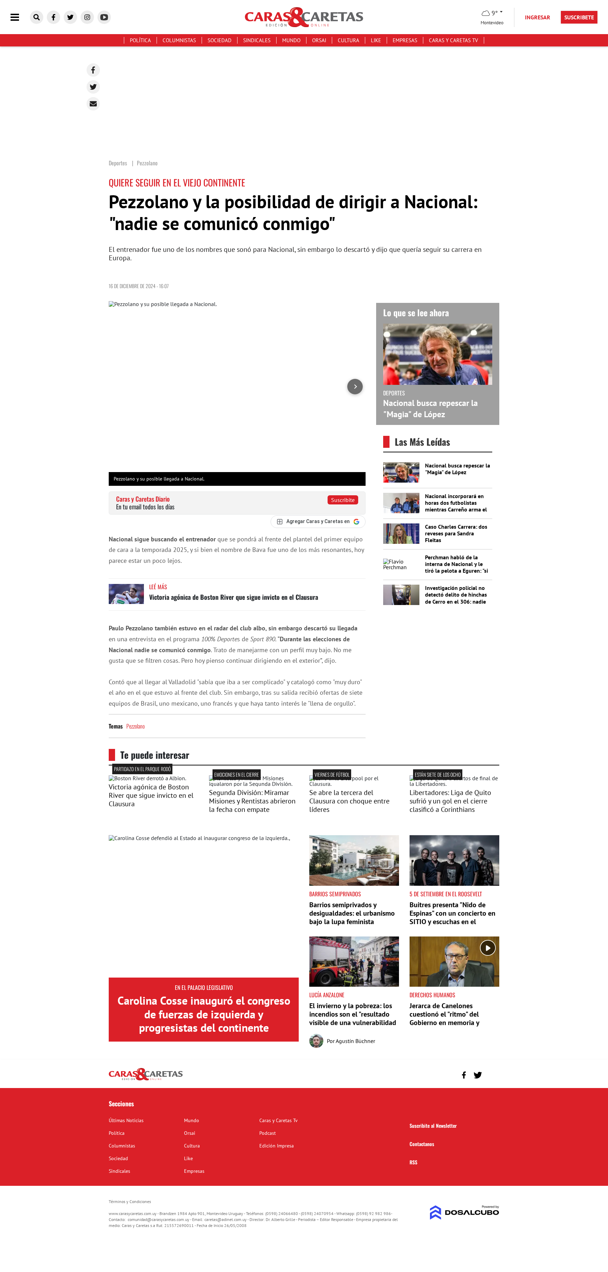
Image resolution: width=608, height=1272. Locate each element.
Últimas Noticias (126, 1120)
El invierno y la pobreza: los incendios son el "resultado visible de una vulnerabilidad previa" (352, 1018)
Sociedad (220, 40)
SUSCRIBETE (579, 17)
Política (140, 40)
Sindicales (257, 40)
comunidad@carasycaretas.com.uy (158, 1219)
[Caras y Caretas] (146, 1079)
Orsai (319, 40)
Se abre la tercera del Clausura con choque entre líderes (349, 801)
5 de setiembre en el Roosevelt (446, 894)
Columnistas (179, 40)
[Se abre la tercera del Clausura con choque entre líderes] (354, 783)
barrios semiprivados (335, 894)
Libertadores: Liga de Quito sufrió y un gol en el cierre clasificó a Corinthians (450, 801)
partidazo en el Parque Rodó (142, 768)
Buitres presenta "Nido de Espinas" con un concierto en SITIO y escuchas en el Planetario (452, 917)
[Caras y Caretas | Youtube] (104, 17)
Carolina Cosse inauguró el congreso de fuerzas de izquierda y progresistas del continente (204, 1014)
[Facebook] (93, 70)
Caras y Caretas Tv (453, 40)
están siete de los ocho (438, 774)
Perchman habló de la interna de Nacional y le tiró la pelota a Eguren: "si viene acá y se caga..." (456, 567)
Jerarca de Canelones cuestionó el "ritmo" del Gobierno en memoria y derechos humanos (444, 1018)
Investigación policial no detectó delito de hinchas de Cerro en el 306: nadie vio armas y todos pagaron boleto (457, 601)
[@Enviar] (93, 103)
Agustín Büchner (355, 1040)
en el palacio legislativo (204, 987)
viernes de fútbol (332, 774)
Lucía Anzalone (326, 995)
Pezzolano (135, 726)
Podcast (267, 1133)
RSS (413, 1162)
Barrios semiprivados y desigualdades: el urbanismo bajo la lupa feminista (352, 913)
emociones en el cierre (236, 774)
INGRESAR (537, 17)
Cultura (348, 40)
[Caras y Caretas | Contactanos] (491, 1074)
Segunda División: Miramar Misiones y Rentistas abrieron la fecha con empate (252, 801)
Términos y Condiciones (130, 1201)
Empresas (405, 40)
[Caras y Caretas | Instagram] (87, 17)
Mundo (291, 40)
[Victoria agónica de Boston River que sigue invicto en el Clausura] (126, 597)
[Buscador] (36, 17)
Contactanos (422, 1143)
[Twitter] (93, 87)
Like (376, 40)
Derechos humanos (432, 995)
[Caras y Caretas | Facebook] (53, 17)
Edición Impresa (276, 1146)
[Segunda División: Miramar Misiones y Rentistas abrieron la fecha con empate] (254, 783)
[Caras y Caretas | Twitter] (70, 17)
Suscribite (343, 499)
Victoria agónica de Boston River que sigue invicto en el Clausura (233, 597)
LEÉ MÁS (158, 587)
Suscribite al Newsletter (433, 1125)
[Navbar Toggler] (20, 17)
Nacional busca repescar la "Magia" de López (430, 408)
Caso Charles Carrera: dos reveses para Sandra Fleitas (456, 533)
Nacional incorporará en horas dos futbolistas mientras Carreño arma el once (456, 506)
